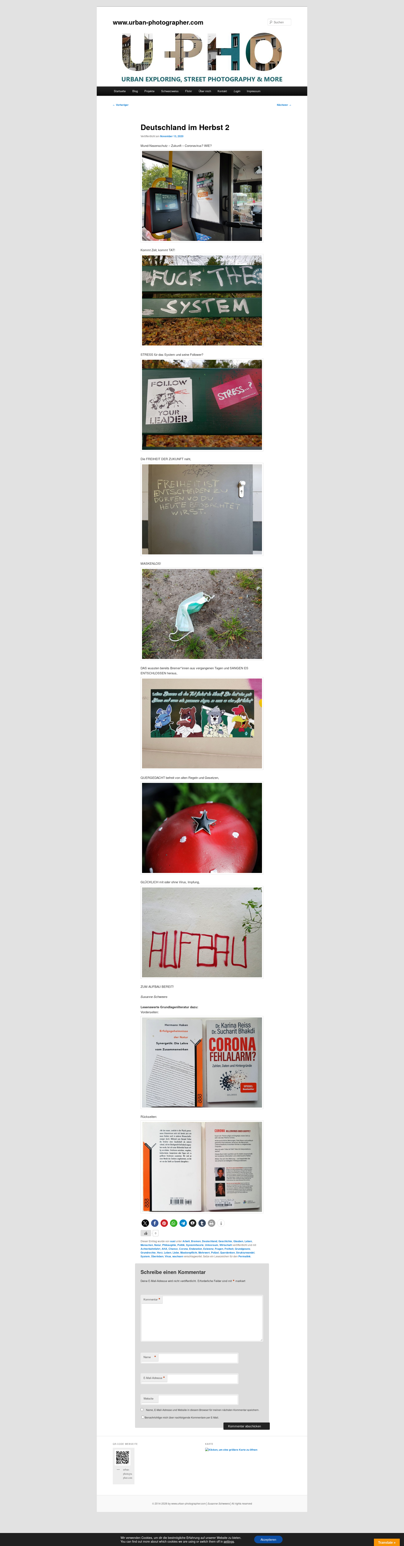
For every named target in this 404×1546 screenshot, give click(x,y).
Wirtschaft (225, 1245)
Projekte (149, 91)
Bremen (196, 1241)
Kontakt (222, 91)
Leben (248, 1241)
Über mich (205, 91)
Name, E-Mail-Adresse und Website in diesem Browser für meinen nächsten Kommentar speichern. (202, 1410)
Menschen (147, 1245)
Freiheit (229, 1249)
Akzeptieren (268, 1539)
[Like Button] (146, 1233)
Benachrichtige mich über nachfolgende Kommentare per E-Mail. (182, 1417)
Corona (183, 1249)
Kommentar (152, 1299)
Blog (135, 91)
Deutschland (209, 1241)
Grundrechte (148, 1252)
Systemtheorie (195, 1245)
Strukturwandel (245, 1252)
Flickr (188, 91)
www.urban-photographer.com (158, 22)
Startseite (120, 91)
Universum (211, 1245)
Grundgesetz (242, 1249)
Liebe (176, 1252)
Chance (173, 1249)
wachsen (177, 1256)
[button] (145, 1223)
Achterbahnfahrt (150, 1249)
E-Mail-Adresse (154, 1378)
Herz (160, 1252)
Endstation (195, 1249)
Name (150, 1357)
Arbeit (186, 1241)
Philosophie (169, 1245)
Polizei (215, 1252)
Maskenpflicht (188, 1252)
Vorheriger (121, 105)
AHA (164, 1249)
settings (229, 1541)
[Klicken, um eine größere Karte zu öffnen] (231, 1450)
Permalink (244, 1256)
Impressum (253, 91)
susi (172, 1241)
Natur (157, 1245)
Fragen (219, 1249)
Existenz (208, 1249)
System (145, 1256)
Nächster (284, 105)
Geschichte (225, 1241)
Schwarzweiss (170, 91)
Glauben (238, 1241)
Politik (181, 1245)
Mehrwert (204, 1252)
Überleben (157, 1256)
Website (148, 1398)
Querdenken (227, 1252)
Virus (168, 1256)
